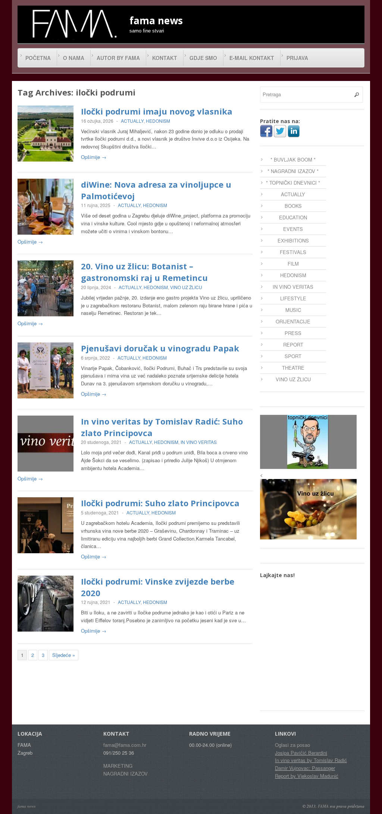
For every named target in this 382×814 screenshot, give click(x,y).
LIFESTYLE (293, 298)
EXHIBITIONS (293, 240)
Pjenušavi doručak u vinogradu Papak (160, 348)
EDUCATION (293, 217)
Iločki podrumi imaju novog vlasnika (156, 111)
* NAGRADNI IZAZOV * (293, 171)
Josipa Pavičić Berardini (301, 752)
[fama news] (73, 23)
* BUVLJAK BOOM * (293, 159)
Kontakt (164, 58)
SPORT (293, 356)
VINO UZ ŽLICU (186, 287)
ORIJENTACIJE (293, 321)
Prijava (297, 58)
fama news (26, 806)
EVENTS (293, 228)
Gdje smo (203, 58)
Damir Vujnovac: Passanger (305, 767)
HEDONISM (158, 121)
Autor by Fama (118, 58)
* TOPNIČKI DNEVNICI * (293, 182)
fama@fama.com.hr (124, 744)
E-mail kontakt (251, 58)
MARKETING (117, 765)
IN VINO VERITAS (199, 442)
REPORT (293, 344)
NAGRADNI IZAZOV (125, 773)
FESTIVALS (293, 252)
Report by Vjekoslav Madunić (306, 775)
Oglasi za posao (292, 744)
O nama (73, 58)
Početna (38, 58)
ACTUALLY (132, 121)
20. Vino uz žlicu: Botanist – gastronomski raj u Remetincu (144, 271)
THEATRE (293, 367)
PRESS (293, 332)
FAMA (323, 806)
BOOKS (293, 205)
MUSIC (293, 309)
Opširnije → (93, 156)
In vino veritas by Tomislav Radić (311, 760)
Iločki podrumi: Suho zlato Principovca (160, 502)
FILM (293, 263)
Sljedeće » (63, 654)
